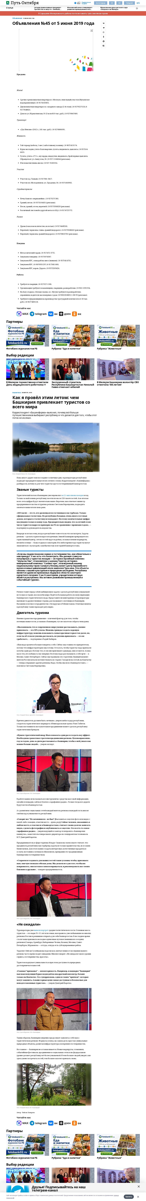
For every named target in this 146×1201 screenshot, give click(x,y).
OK (119, 3)
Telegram (129, 3)
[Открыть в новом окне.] (22, 313)
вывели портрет (41, 930)
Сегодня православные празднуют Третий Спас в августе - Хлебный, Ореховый (47, 8)
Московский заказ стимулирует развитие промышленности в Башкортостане (79, 8)
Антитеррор (100, 3)
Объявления (17, 18)
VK (112, 3)
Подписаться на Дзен (86, 3)
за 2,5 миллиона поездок (73, 495)
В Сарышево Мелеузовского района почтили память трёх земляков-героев (73, 13)
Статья (9, 8)
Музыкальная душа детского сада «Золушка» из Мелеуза (113, 8)
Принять (128, 1197)
